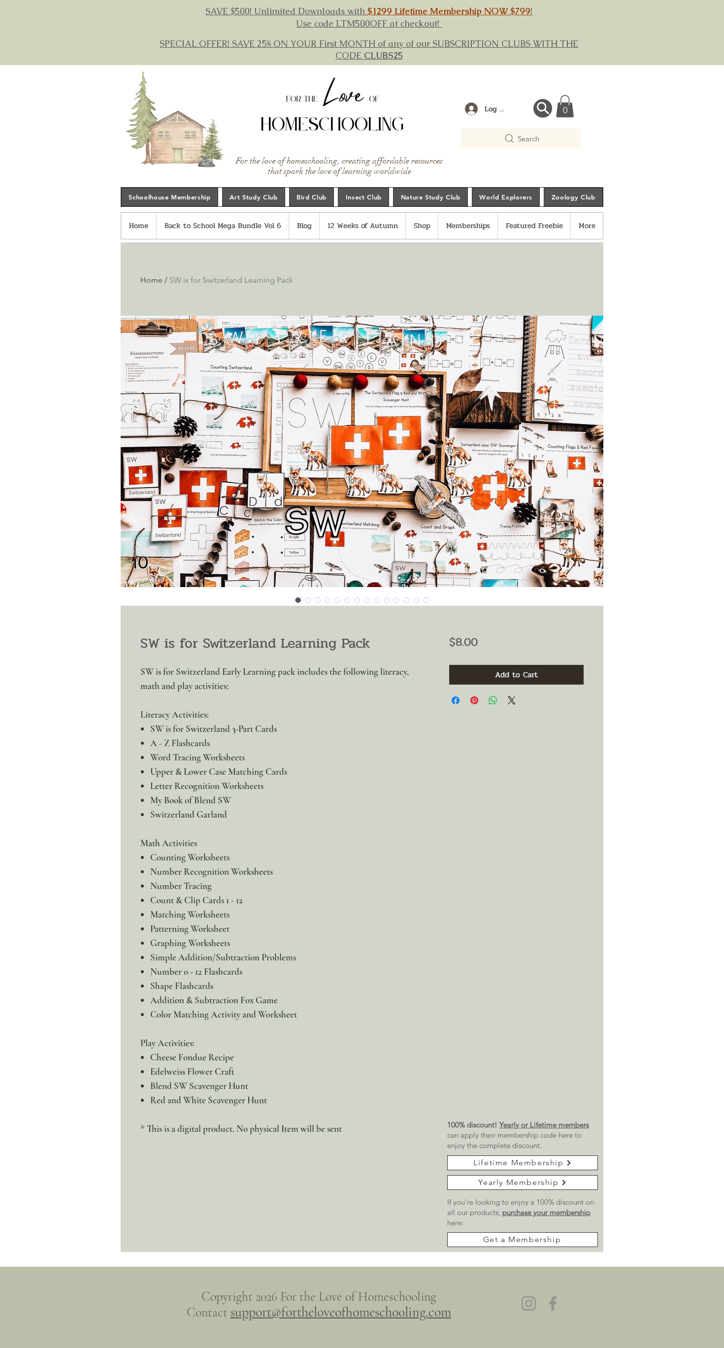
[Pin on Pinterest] (474, 700)
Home (151, 280)
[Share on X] (512, 700)
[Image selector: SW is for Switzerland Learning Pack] (298, 600)
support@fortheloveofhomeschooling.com (340, 1312)
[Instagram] (528, 1303)
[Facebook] (552, 1303)
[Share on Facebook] (455, 700)
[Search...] (542, 108)
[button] (565, 106)
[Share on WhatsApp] (493, 700)
